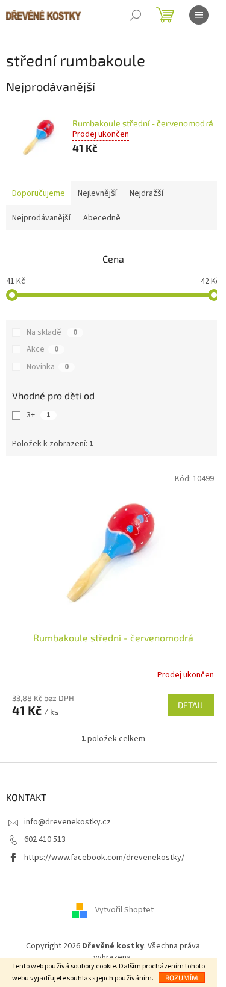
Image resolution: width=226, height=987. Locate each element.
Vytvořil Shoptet (124, 910)
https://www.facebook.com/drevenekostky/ (104, 858)
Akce (42, 349)
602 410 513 (45, 839)
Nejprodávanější (41, 218)
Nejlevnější (97, 193)
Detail (191, 705)
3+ (39, 415)
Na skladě (52, 332)
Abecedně (102, 218)
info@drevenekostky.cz (67, 822)
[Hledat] (136, 15)
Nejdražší (146, 193)
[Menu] (199, 15)
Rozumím (181, 977)
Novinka (48, 367)
